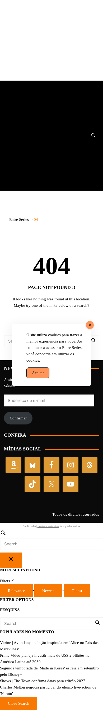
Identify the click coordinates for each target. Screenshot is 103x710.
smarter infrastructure (48, 526)
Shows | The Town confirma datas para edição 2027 (42, 681)
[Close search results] (11, 560)
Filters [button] (11, 581)
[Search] (51, 540)
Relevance (16, 591)
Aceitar (38, 373)
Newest (48, 591)
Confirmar (18, 418)
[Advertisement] (51, 43)
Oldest (77, 591)
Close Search (18, 703)
